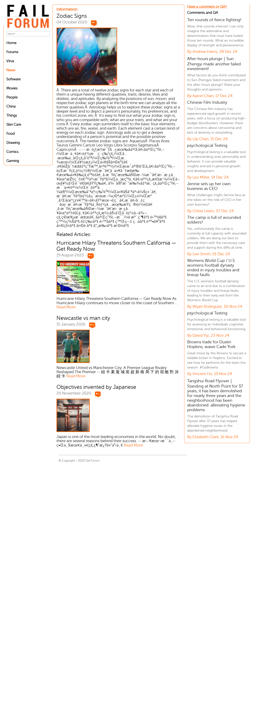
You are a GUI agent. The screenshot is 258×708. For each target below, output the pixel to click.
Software (13, 79)
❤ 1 (93, 22)
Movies (12, 88)
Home (11, 43)
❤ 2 (90, 255)
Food (10, 133)
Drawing (13, 143)
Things (11, 115)
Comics (12, 152)
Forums (12, 52)
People (12, 97)
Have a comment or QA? (207, 7)
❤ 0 (92, 324)
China (11, 106)
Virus (10, 61)
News (10, 70)
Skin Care (13, 124)
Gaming (12, 161)
